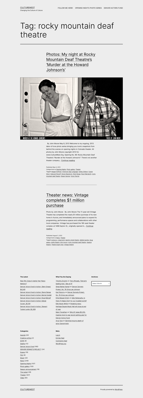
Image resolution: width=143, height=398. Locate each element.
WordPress (118, 389)
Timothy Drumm (61, 281)
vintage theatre (69, 244)
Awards (22, 335)
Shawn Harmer (65, 176)
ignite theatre (55, 242)
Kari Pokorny (60, 292)
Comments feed (61, 341)
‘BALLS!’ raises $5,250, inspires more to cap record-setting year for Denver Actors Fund (71, 315)
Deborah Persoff (55, 174)
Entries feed (60, 338)
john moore (63, 242)
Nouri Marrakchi (86, 174)
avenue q (54, 240)
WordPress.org (61, 344)
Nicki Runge (77, 174)
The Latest (24, 372)
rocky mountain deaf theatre (77, 242)
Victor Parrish (75, 176)
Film (21, 355)
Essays (22, 352)
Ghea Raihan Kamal (62, 287)
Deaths (22, 344)
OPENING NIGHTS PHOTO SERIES (88, 8)
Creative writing (25, 338)
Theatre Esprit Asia (57, 244)
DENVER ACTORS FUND (113, 8)
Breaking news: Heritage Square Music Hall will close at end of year (71, 306)
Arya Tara (59, 321)
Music (22, 358)
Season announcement (28, 369)
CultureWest (27, 7)
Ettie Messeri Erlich (62, 298)
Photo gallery (71, 169)
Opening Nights (61, 169)
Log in (58, 335)
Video (22, 378)
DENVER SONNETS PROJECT (30, 349)
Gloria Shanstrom (66, 174)
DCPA (22, 341)
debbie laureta (84, 240)
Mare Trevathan (61, 312)
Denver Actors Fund (27, 346)
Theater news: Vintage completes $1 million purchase (67, 200)
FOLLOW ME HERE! (65, 8)
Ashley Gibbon (83, 171)
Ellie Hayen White (62, 304)
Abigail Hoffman (56, 171)
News (58, 238)
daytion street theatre (72, 240)
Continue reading (68, 160)
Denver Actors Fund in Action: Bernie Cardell (35, 295)
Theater (78, 169)
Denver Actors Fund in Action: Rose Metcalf (35, 298)
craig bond (61, 240)
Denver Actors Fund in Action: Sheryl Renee (35, 292)
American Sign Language (70, 171)
